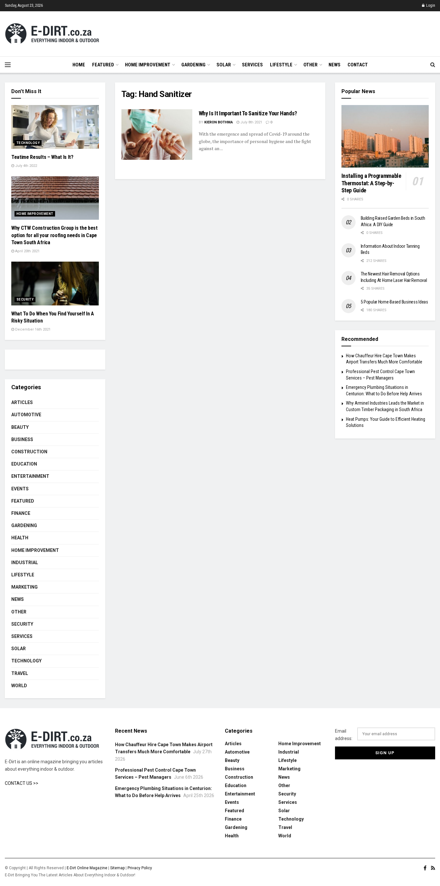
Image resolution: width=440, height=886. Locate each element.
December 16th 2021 (32, 329)
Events (20, 488)
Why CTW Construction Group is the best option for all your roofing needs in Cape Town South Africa (54, 235)
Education (24, 464)
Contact (358, 65)
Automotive (26, 414)
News (334, 65)
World (19, 685)
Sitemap (117, 868)
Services (252, 65)
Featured (103, 65)
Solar (223, 65)
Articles (22, 402)
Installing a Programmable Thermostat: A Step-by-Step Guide (371, 183)
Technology (28, 143)
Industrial (24, 562)
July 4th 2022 (25, 166)
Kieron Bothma (218, 122)
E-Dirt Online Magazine (87, 868)
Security (24, 299)
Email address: (343, 734)
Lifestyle (281, 65)
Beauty (20, 427)
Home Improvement (147, 65)
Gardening (193, 65)
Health (19, 537)
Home (78, 65)
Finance (20, 513)
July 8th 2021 (250, 122)
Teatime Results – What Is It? (42, 157)
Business (22, 439)
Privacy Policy (140, 868)
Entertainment (30, 476)
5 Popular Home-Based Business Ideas (394, 301)
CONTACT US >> (21, 783)
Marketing (24, 587)
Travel (19, 673)
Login (430, 5)
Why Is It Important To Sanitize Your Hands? (248, 113)
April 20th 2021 (27, 251)
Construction (29, 451)
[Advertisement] (318, 32)
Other (310, 65)
